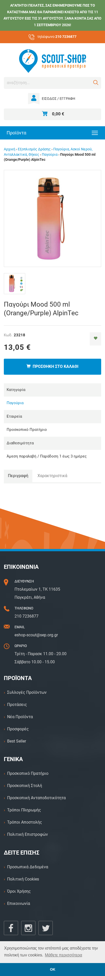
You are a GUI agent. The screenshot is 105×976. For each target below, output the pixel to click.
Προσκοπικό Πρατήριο (27, 773)
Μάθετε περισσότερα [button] (63, 955)
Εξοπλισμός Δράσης (34, 149)
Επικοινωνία (18, 903)
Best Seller (16, 741)
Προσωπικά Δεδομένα (27, 866)
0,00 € (58, 113)
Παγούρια (50, 154)
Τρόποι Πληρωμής (24, 810)
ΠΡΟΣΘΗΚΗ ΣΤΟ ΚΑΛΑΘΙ (54, 366)
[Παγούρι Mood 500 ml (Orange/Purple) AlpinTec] (52, 218)
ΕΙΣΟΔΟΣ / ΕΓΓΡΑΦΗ (58, 99)
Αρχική (9, 149)
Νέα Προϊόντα (20, 716)
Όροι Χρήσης (19, 891)
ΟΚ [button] (52, 969)
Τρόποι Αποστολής (24, 822)
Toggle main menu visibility (95, 132)
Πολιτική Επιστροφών (27, 834)
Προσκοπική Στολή (24, 785)
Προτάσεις (17, 704)
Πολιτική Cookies (23, 879)
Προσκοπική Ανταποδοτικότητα (36, 797)
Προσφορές (18, 729)
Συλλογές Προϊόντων (27, 692)
